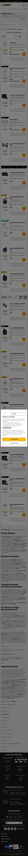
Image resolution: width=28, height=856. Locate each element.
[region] (14, 428)
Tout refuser (14, 413)
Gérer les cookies (14, 443)
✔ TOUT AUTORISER (14, 439)
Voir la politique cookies (7, 427)
